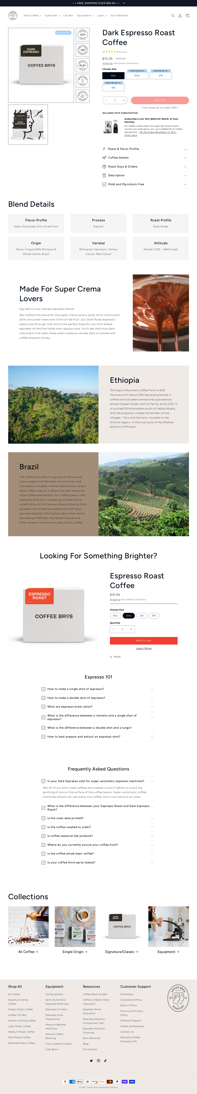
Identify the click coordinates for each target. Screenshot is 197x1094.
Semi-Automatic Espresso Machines (57, 1001)
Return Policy (128, 1005)
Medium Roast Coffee (21, 1031)
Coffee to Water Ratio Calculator (96, 1001)
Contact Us (127, 1031)
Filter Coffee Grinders (59, 1043)
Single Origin (73, 952)
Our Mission (90, 1049)
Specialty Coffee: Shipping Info (130, 1039)
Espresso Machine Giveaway (94, 1030)
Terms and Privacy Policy (131, 1013)
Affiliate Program (131, 1020)
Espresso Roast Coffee (21, 1043)
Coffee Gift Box (17, 1015)
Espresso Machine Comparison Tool (94, 1021)
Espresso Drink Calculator (92, 1011)
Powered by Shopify (108, 1087)
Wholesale (126, 994)
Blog (86, 1043)
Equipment (167, 952)
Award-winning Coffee (22, 1020)
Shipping (107, 63)
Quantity (115, 623)
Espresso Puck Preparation (54, 1017)
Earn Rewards (91, 1038)
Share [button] (117, 656)
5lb (113, 87)
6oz (113, 75)
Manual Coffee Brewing (54, 1036)
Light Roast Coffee (19, 1026)
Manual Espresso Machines (56, 1026)
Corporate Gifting (131, 999)
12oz (137, 75)
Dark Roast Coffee (19, 1037)
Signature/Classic (120, 952)
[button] (32, 15)
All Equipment (54, 994)
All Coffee (26, 952)
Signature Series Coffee (18, 1001)
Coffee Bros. (92, 1087)
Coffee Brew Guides (95, 994)
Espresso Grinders (57, 1009)
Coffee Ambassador (132, 1026)
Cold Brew (52, 1049)
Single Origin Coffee (20, 1009)
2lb (161, 75)
